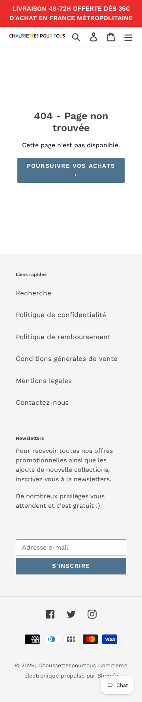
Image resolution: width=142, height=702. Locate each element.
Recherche (33, 293)
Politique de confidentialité (61, 315)
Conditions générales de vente (67, 358)
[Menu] (128, 37)
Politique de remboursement (63, 337)
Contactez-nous (42, 402)
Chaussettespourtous (67, 665)
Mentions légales (44, 381)
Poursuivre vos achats (71, 165)
